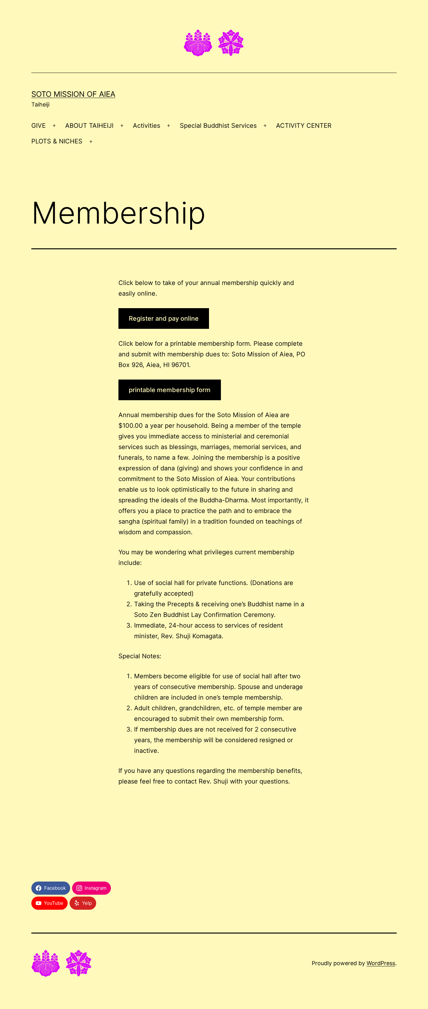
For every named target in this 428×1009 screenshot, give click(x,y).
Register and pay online (164, 318)
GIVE (38, 125)
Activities (146, 125)
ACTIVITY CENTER (303, 125)
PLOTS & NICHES (56, 141)
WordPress (381, 963)
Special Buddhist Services (218, 125)
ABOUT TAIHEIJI (89, 125)
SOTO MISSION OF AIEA (73, 94)
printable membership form (170, 390)
